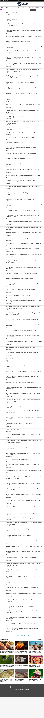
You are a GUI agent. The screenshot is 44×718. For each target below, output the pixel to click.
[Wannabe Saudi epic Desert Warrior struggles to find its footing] (2, 577)
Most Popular (39, 9)
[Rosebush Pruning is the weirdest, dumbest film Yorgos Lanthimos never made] (2, 182)
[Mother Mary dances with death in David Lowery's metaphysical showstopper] (2, 619)
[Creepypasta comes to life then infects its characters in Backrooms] (2, 425)
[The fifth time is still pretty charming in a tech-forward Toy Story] (2, 320)
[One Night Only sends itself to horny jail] (2, 118)
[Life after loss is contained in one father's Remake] (2, 239)
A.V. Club (5, 0)
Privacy (34, 687)
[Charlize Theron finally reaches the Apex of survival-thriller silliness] (2, 571)
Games (24, 7)
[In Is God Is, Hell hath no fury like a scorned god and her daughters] (2, 508)
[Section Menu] (1, 4)
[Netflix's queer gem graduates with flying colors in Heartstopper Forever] (2, 194)
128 (22, 635)
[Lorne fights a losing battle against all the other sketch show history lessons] (2, 612)
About (3, 687)
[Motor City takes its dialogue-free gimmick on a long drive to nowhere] (2, 188)
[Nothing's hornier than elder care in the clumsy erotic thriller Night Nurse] (2, 234)
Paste (1, 0)
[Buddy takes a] (2, 31)
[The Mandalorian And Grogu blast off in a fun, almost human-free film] (2, 472)
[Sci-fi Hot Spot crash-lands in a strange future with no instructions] (2, 37)
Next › (28, 635)
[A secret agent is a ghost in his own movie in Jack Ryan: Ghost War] (2, 466)
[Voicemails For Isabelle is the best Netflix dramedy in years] (2, 296)
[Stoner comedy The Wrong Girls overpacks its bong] (2, 83)
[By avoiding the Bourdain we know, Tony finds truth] (2, 138)
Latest (2, 7)
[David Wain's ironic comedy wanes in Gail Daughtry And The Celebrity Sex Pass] (2, 216)
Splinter (13, 0)
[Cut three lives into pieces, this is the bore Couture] (2, 279)
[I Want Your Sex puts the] (2, 154)
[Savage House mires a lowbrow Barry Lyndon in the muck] (2, 383)
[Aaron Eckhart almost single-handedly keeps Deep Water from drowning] (2, 552)
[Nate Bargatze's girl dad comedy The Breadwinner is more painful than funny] (2, 418)
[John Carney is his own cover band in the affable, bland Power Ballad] (2, 395)
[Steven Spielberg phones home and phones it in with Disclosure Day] (2, 360)
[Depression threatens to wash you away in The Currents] (2, 348)
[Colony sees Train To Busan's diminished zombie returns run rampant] (2, 14)
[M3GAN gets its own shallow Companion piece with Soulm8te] (2, 133)
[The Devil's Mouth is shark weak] (2, 143)
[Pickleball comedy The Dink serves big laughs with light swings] (2, 176)
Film (15, 7)
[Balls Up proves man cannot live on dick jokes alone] (2, 607)
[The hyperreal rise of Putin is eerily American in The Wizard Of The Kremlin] (2, 502)
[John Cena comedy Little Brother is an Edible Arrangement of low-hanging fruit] (2, 256)
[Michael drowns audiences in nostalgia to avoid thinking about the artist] (2, 589)
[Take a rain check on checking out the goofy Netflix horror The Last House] (2, 106)
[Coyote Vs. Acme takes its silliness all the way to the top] (2, 94)
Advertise (13, 687)
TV (11, 7)
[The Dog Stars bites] (2, 20)
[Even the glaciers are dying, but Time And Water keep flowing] (2, 407)
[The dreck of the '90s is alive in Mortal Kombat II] (2, 536)
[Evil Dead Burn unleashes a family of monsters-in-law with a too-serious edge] (2, 223)
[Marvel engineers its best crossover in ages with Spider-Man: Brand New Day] (2, 148)
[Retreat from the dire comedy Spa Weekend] (2, 42)
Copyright (30, 687)
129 (24, 635)
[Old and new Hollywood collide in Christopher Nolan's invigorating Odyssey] (2, 205)
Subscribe (30, 7)
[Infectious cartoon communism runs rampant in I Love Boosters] (2, 484)
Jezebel (9, 0)
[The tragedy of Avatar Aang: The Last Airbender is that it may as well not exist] (2, 164)
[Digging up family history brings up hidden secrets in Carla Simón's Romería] (2, 262)
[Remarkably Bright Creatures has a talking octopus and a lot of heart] (2, 530)
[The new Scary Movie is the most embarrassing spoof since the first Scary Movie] (2, 377)
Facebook (24, 687)
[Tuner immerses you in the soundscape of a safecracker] (2, 460)
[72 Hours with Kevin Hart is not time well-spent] (2, 159)
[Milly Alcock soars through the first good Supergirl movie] (2, 274)
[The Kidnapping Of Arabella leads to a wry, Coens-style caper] (2, 211)
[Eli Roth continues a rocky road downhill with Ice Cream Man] (2, 129)
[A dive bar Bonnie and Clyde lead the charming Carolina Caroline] (2, 372)
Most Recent (33, 9)
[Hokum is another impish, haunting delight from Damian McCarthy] (2, 547)
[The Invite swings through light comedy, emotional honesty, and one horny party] (2, 284)
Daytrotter (17, 0)
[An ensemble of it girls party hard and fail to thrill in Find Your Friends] (2, 354)
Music (19, 7)
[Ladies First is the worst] (2, 430)
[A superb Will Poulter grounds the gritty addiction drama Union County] (2, 99)
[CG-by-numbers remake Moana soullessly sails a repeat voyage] (2, 228)
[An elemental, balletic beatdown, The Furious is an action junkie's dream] (2, 343)
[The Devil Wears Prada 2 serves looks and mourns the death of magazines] (2, 559)
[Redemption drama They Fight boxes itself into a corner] (2, 200)
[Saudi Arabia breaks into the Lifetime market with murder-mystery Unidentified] (2, 325)
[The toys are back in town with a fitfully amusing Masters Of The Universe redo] (2, 388)
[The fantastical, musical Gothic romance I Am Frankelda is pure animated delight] (2, 336)
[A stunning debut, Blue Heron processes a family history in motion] (2, 624)
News (7, 7)
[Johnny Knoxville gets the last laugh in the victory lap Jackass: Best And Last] (2, 268)
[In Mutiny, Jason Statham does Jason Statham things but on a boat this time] (2, 52)
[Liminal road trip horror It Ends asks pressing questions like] (2, 65)
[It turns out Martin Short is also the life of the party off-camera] (2, 519)
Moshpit (21, 0)
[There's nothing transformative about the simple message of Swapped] (2, 541)
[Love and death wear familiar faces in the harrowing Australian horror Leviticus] (2, 291)
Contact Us (40, 687)
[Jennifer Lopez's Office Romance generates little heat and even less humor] (2, 366)
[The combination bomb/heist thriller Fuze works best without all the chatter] (2, 582)
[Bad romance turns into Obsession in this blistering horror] (2, 514)
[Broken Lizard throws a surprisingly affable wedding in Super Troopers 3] (2, 112)
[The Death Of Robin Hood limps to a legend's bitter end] (2, 331)
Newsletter (37, 7)
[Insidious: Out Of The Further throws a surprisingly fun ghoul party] (2, 47)
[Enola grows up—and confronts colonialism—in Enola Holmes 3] (2, 244)
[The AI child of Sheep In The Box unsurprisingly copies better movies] (2, 171)
